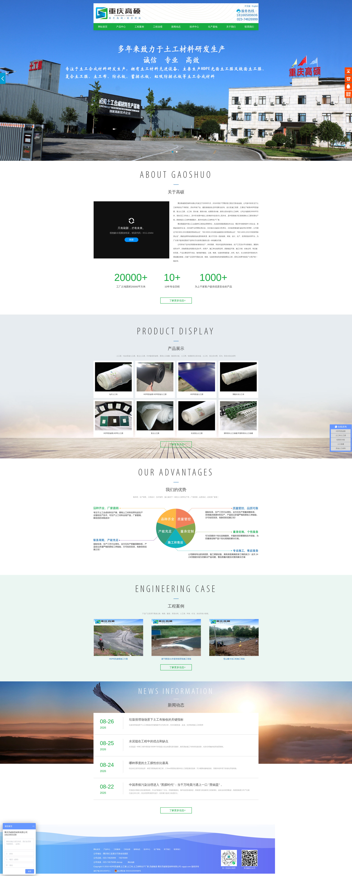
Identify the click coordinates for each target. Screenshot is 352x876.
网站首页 (102, 26)
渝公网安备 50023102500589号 (129, 871)
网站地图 (131, 862)
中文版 (247, 6)
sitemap (119, 862)
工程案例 (139, 26)
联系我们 (249, 26)
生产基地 (212, 26)
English (255, 6)
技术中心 (194, 26)
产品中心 (121, 26)
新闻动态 (176, 26)
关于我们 (231, 26)
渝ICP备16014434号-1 (102, 871)
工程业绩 (157, 26)
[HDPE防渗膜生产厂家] (118, 23)
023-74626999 (247, 19)
